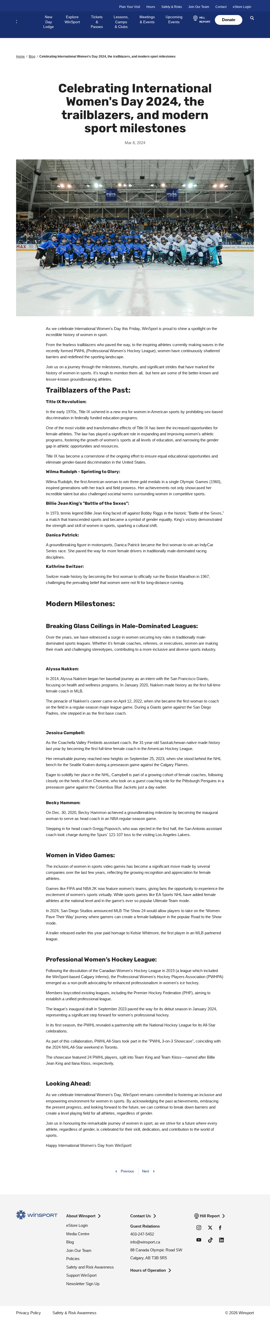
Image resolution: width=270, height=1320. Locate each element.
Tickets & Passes (97, 22)
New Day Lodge (48, 22)
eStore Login (242, 6)
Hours (150, 6)
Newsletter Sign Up (82, 1283)
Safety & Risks (171, 6)
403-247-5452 (142, 1234)
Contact (220, 6)
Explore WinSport (72, 19)
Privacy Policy (28, 1313)
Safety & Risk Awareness (74, 1313)
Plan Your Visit (129, 6)
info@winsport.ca (145, 1242)
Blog (32, 56)
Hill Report (210, 1216)
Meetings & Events (147, 19)
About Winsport (80, 1216)
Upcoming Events (174, 19)
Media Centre (77, 1234)
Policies (73, 1258)
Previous (127, 1171)
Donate (228, 19)
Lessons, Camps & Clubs (121, 22)
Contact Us (140, 1216)
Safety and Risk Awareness (90, 1267)
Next (145, 1171)
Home (20, 56)
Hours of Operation (148, 1270)
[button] (201, 20)
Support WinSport (81, 1275)
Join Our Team (198, 6)
